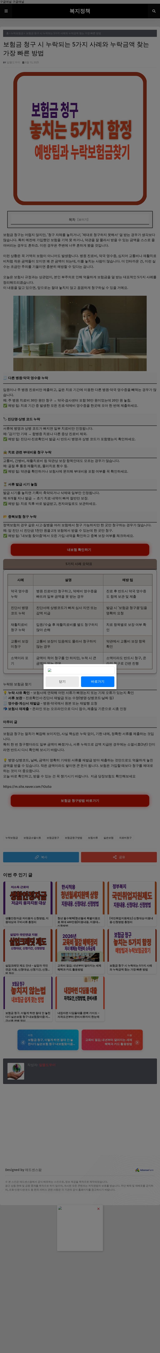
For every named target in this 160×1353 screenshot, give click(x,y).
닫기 (62, 681)
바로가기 (97, 681)
